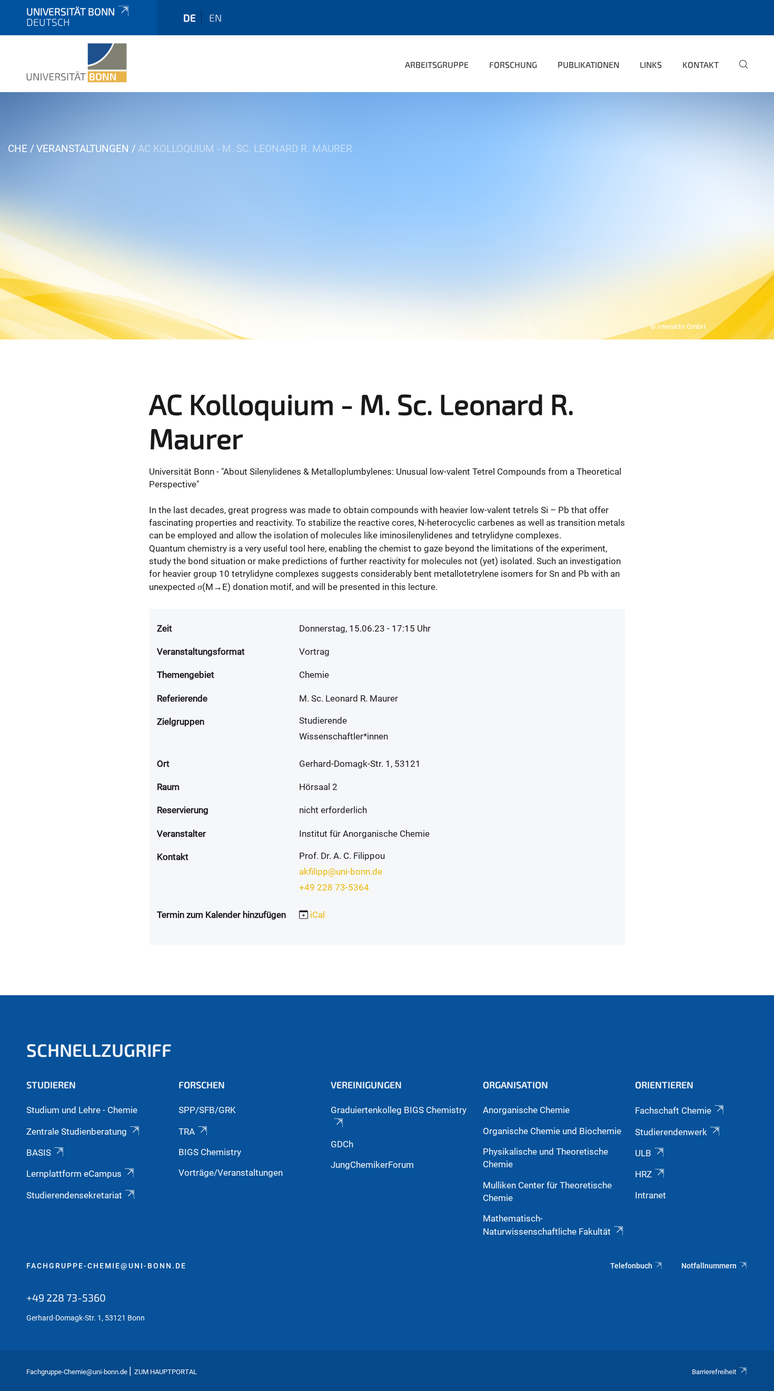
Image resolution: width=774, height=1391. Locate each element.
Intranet (650, 1195)
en (215, 18)
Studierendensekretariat (74, 1195)
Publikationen (588, 64)
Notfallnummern (709, 1266)
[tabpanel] (387, 215)
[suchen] (739, 71)
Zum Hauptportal (165, 1372)
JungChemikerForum (372, 1164)
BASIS (38, 1152)
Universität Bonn (70, 11)
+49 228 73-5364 (334, 887)
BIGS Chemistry (209, 1152)
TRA (186, 1131)
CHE (17, 149)
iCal (317, 914)
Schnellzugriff (99, 1049)
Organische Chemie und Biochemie (552, 1131)
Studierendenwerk (671, 1132)
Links (651, 64)
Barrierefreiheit (714, 1372)
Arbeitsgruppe (437, 64)
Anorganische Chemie (526, 1110)
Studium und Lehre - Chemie (81, 1110)
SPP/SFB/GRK (207, 1110)
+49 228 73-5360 (66, 1297)
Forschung (513, 64)
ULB (643, 1153)
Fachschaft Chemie (673, 1110)
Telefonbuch (631, 1266)
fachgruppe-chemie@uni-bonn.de (106, 1266)
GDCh (342, 1144)
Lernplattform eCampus (74, 1173)
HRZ (643, 1174)
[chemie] (76, 63)
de (189, 18)
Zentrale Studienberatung (76, 1131)
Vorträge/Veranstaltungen (230, 1172)
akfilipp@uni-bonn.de (340, 871)
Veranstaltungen (82, 149)
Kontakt (700, 64)
